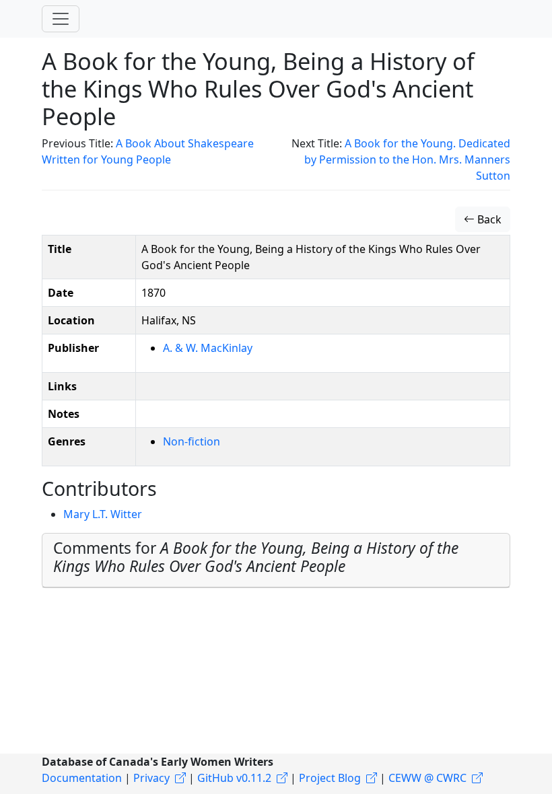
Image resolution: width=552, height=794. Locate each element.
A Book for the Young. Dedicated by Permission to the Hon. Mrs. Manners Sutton (407, 159)
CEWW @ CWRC (427, 777)
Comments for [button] (255, 557)
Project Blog (330, 777)
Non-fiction (191, 441)
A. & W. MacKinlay (207, 347)
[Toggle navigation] (60, 18)
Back (488, 219)
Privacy (151, 777)
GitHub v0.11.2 (234, 777)
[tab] (276, 560)
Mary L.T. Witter (102, 514)
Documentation (82, 777)
